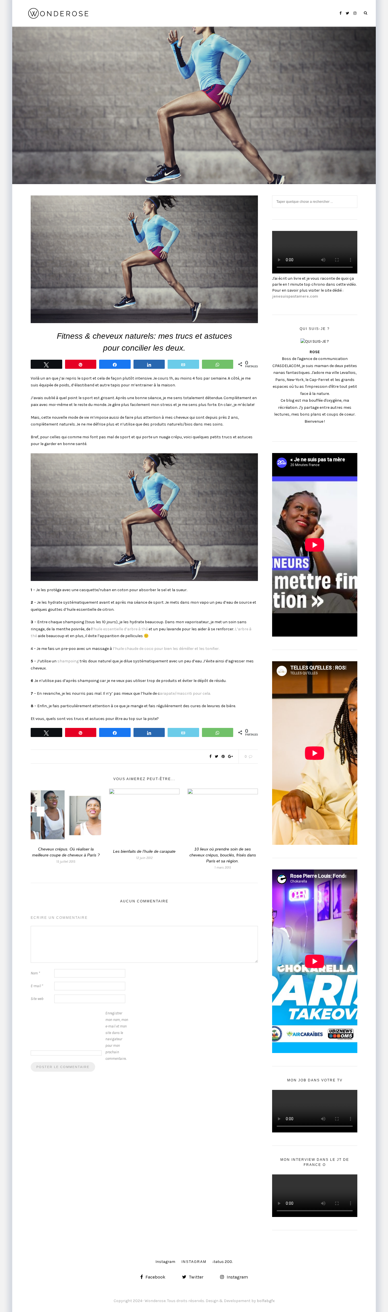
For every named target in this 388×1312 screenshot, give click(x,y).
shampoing (68, 661)
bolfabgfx (266, 1300)
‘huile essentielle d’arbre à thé (120, 629)
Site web (37, 999)
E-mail (37, 986)
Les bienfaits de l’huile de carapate (144, 851)
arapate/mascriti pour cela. (185, 693)
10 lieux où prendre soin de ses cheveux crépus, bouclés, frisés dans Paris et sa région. (222, 855)
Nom (35, 973)
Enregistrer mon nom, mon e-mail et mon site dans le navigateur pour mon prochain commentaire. (116, 1035)
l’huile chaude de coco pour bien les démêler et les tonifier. (166, 648)
